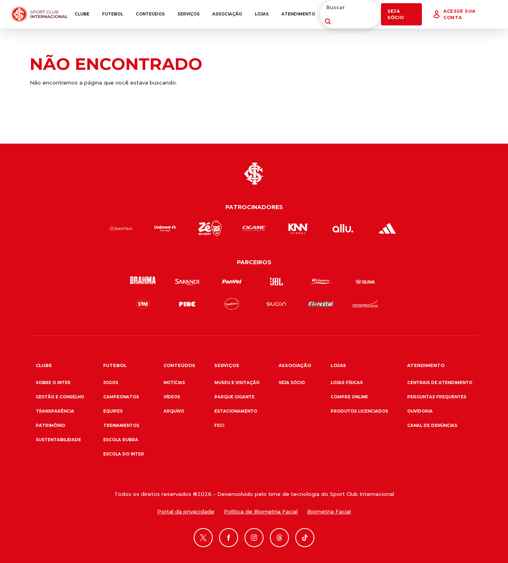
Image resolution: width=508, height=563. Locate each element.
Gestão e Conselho (60, 397)
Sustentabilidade (58, 439)
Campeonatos (121, 397)
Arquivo (174, 411)
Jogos (110, 382)
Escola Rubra (120, 439)
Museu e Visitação (237, 382)
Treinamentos (121, 425)
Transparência (55, 411)
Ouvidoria (420, 411)
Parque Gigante (234, 397)
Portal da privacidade (185, 511)
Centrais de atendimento (439, 382)
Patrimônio (50, 425)
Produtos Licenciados (359, 411)
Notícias (174, 382)
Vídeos (172, 397)
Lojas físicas (347, 382)
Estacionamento (235, 411)
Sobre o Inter (53, 382)
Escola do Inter (123, 454)
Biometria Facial (329, 511)
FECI (219, 425)
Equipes (113, 411)
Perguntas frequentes (436, 397)
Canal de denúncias (432, 425)
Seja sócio (292, 382)
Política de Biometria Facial (261, 511)
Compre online (349, 397)
